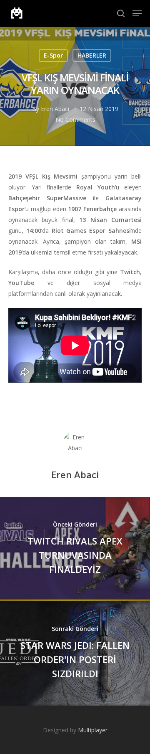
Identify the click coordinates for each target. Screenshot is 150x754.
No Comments (75, 120)
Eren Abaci (55, 109)
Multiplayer (93, 730)
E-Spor (53, 55)
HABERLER (92, 55)
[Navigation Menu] (137, 13)
